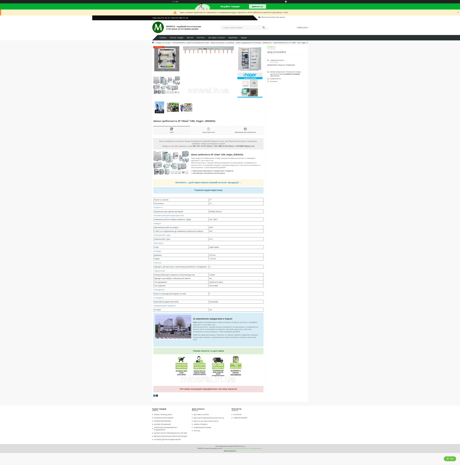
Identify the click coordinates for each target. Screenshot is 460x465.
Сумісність (159, 207)
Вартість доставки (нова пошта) (206, 421)
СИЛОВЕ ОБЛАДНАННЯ (162, 424)
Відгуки (244, 37)
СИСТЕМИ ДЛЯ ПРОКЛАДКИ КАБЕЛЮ (167, 439)
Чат (451, 459)
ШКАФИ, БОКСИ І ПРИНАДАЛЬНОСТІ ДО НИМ (170, 433)
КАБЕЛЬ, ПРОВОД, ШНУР (163, 414)
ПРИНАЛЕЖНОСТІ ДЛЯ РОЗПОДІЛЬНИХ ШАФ (190, 43)
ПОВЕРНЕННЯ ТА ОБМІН (202, 427)
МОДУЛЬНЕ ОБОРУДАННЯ (163, 418)
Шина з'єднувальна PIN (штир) (248, 43)
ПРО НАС (197, 431)
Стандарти (159, 297)
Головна (162, 37)
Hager (193, 158)
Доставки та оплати (216, 37)
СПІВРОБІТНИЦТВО (240, 418)
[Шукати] (263, 28)
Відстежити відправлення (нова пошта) (209, 418)
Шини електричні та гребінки (222, 43)
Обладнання (160, 289)
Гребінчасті (267, 43)
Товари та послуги (163, 43)
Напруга (158, 223)
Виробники (232, 37)
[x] (157, 396)
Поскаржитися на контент (232, 448)
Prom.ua (242, 446)
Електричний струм (162, 235)
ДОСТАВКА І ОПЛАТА (201, 414)
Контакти (201, 37)
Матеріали (159, 243)
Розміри (158, 251)
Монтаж (158, 263)
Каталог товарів (176, 37)
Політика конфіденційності (252, 448)
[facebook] (154, 396)
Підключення (160, 271)
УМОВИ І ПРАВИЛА (200, 424)
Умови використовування (165, 306)
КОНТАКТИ (237, 414)
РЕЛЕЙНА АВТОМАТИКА (162, 421)
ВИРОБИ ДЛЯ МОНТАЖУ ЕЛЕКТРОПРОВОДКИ (170, 436)
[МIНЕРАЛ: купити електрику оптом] (158, 27)
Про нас (190, 37)
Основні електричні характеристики (169, 215)
